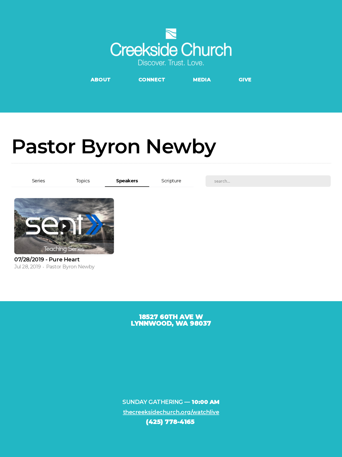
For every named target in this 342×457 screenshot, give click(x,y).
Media (202, 80)
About (101, 80)
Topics (83, 181)
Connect (152, 80)
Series (38, 181)
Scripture (171, 181)
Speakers (127, 181)
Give (245, 80)
